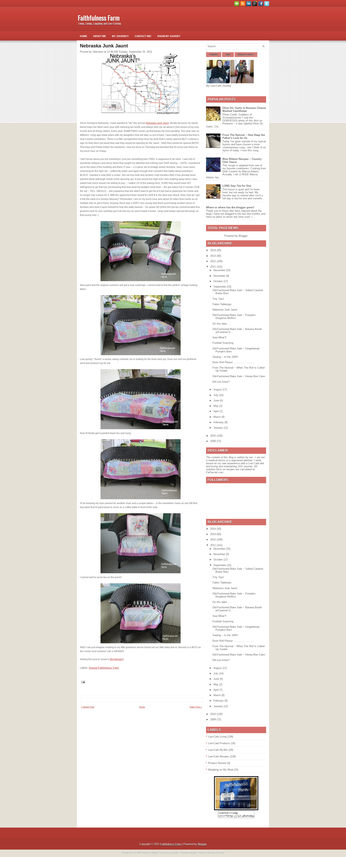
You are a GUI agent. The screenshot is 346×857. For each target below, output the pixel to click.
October (218, 281)
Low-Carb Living (217, 736)
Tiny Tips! (218, 298)
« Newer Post (87, 707)
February (218, 422)
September (220, 286)
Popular (213, 54)
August (217, 389)
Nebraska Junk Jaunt (157, 123)
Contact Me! (143, 36)
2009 (213, 441)
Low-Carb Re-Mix (218, 749)
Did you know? (220, 381)
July (216, 395)
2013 (213, 255)
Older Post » (196, 707)
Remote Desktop (216, 853)
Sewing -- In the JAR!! (225, 356)
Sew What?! (219, 337)
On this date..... (221, 323)
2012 (213, 261)
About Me (99, 36)
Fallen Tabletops (221, 304)
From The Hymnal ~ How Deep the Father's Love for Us (243, 136)
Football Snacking (222, 342)
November (219, 275)
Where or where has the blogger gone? (230, 207)
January (218, 427)
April (216, 411)
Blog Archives (246, 54)
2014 (213, 250)
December (219, 270)
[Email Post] (83, 681)
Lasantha (174, 853)
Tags (228, 54)
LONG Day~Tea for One (236, 185)
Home (83, 36)
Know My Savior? (168, 36)
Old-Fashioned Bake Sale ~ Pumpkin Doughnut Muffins (233, 317)
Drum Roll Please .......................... (233, 362)
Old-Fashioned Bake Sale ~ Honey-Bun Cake (238, 376)
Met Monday (116, 659)
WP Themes (144, 853)
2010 (213, 435)
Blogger (243, 235)
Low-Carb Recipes (218, 756)
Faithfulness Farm (99, 17)
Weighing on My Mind (220, 769)
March (217, 416)
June (216, 400)
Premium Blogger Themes (193, 853)
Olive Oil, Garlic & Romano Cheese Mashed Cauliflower (244, 109)
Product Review (217, 763)
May (216, 405)
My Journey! (120, 36)
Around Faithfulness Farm (104, 667)
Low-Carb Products (219, 743)
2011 (213, 266)
